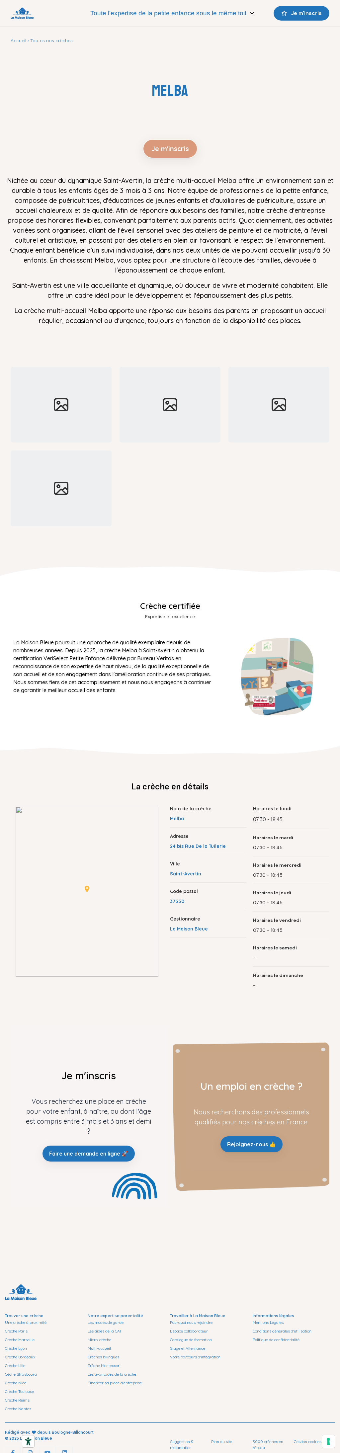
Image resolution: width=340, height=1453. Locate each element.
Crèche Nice (15, 1382)
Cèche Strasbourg (21, 1374)
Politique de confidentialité (276, 1339)
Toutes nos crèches (51, 40)
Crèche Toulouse (19, 1391)
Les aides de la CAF (105, 1331)
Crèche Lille (15, 1365)
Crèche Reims (17, 1400)
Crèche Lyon (16, 1348)
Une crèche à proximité (25, 1322)
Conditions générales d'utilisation (282, 1331)
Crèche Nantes (18, 1408)
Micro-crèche (99, 1339)
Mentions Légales (268, 1322)
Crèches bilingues (103, 1356)
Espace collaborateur (189, 1331)
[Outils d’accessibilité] (28, 1441)
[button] (87, 889)
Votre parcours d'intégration (195, 1356)
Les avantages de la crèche (112, 1374)
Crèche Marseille (20, 1339)
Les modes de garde (106, 1322)
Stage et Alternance (187, 1348)
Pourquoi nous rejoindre (191, 1322)
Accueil (18, 40)
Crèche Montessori (104, 1365)
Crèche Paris (16, 1331)
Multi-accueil (99, 1348)
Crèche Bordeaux (20, 1356)
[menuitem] (172, 13)
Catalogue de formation (191, 1339)
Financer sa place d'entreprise (115, 1382)
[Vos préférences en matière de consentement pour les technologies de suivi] (328, 1441)
